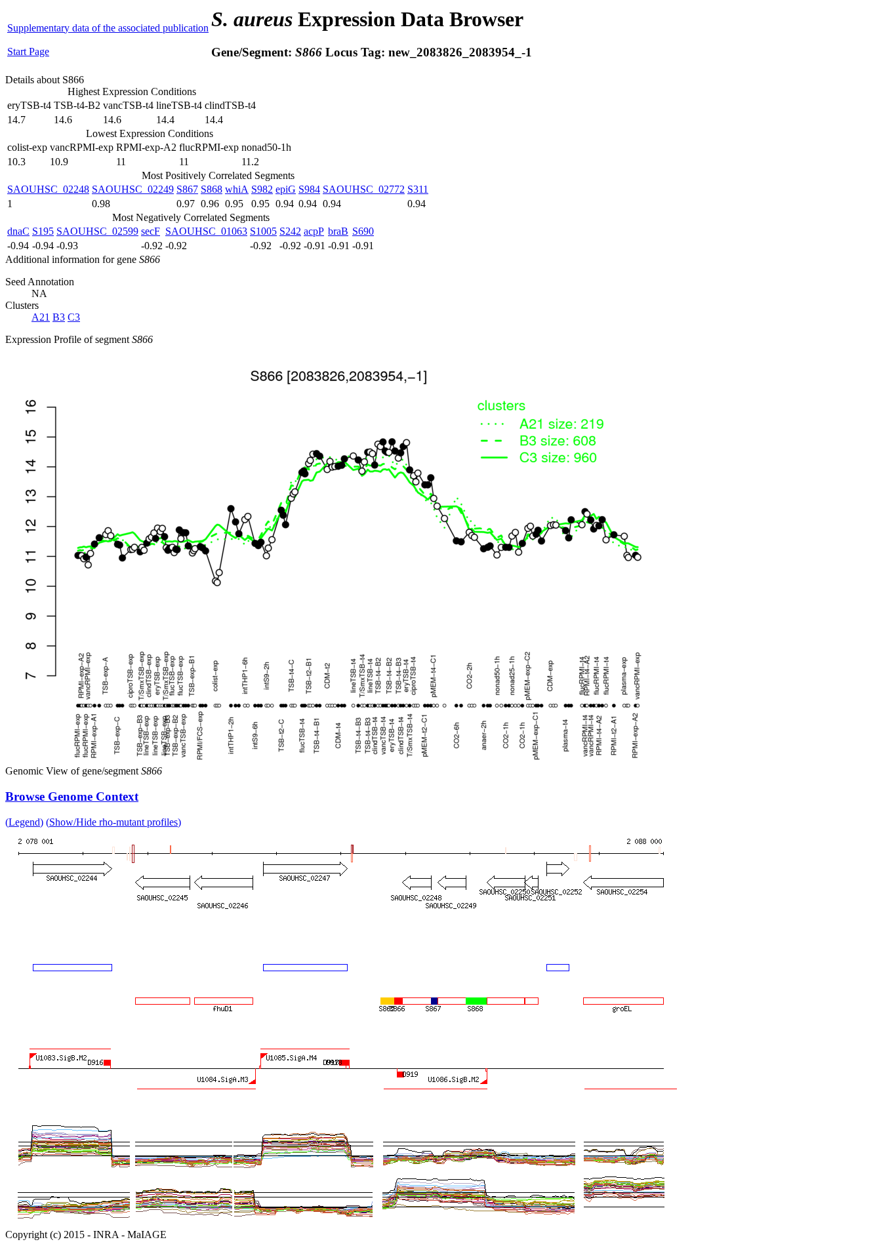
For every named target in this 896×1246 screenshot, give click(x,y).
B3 (58, 317)
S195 (43, 231)
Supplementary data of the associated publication (108, 27)
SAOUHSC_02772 (364, 189)
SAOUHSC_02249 (133, 189)
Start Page (28, 51)
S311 (417, 189)
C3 (74, 317)
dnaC (18, 231)
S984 (309, 189)
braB (338, 231)
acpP (314, 231)
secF (150, 231)
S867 (187, 189)
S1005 (263, 231)
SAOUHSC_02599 (97, 231)
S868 (211, 189)
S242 (290, 231)
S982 (262, 189)
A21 (40, 317)
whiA (237, 189)
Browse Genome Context (71, 796)
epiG (285, 189)
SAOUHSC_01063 (206, 231)
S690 (363, 231)
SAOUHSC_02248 (48, 189)
